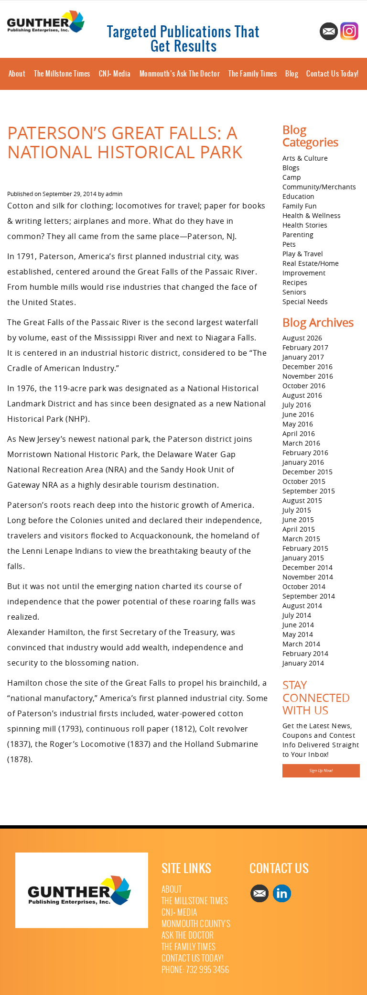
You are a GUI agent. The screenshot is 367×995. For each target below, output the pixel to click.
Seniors (294, 291)
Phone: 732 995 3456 (195, 970)
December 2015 (307, 471)
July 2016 (296, 404)
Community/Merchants (319, 186)
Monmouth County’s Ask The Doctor (196, 929)
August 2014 (302, 605)
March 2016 (301, 443)
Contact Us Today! (332, 73)
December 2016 (307, 366)
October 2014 (303, 586)
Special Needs (305, 301)
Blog (291, 73)
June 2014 (298, 624)
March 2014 (301, 643)
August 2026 (302, 337)
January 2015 (303, 557)
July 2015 (296, 509)
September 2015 (308, 490)
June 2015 (298, 519)
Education (298, 196)
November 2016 (307, 376)
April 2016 (298, 433)
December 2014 (307, 567)
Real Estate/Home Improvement (310, 268)
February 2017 (305, 347)
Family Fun (299, 205)
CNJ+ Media (115, 73)
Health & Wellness (311, 215)
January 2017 (303, 356)
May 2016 (297, 423)
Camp (291, 177)
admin (114, 193)
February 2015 (305, 548)
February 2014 (305, 653)
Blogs (291, 167)
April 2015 (298, 529)
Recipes (294, 282)
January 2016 (303, 462)
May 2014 (297, 634)
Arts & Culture (305, 158)
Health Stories (304, 225)
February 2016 (305, 452)
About (17, 73)
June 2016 (298, 414)
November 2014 (307, 576)
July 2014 (296, 615)
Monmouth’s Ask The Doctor (180, 73)
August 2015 (302, 500)
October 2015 (303, 481)
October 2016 (303, 385)
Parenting (297, 234)
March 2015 (301, 538)
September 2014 (308, 596)
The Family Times (252, 73)
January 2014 (303, 662)
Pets (289, 244)
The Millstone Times (62, 73)
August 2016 (302, 395)
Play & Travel (302, 253)
